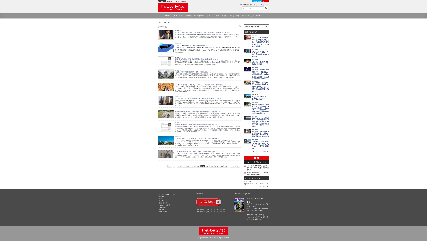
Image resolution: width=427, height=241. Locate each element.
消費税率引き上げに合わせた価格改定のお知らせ (256, 183)
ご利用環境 (162, 207)
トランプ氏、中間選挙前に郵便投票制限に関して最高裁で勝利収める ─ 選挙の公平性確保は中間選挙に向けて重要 (260, 134)
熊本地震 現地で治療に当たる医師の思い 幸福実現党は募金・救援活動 (196, 112)
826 (179, 166)
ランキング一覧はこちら (261, 151)
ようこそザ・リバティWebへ (251, 15)
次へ (238, 166)
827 (184, 166)
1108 (232, 166)
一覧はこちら (265, 186)
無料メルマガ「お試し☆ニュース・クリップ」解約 (211, 212)
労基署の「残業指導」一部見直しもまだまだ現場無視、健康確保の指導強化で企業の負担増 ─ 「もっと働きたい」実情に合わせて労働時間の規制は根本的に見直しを (260, 109)
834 (216, 166)
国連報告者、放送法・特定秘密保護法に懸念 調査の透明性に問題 (195, 125)
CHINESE (176, 1)
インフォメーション (252, 178)
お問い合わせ (163, 211)
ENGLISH (169, 1)
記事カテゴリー (178, 15)
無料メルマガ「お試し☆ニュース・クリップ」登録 (211, 209)
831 (202, 166)
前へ (169, 166)
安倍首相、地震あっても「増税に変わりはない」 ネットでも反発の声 (196, 138)
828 (188, 166)
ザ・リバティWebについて (261, 5)
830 (198, 166)
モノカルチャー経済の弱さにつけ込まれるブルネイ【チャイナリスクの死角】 (260, 98)
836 (226, 166)
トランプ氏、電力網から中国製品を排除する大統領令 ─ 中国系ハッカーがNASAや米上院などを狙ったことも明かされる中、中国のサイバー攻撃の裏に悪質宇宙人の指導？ (260, 74)
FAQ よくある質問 (164, 205)
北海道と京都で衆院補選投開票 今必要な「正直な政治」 (192, 72)
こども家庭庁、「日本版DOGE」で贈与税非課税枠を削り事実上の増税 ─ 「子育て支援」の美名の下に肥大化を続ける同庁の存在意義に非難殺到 (260, 87)
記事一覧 (210, 15)
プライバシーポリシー (165, 201)
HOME (167, 15)
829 (193, 166)
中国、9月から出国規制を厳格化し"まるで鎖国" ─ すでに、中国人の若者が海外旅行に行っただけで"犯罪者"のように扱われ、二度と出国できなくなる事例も (260, 42)
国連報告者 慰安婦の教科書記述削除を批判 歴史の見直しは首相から (195, 59)
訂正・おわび (163, 203)
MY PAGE (243, 5)
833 (212, 166)
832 (207, 166)
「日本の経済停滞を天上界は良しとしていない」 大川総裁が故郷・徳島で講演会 (199, 85)
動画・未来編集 (221, 15)
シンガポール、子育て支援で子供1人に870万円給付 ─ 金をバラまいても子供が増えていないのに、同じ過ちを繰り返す (260, 145)
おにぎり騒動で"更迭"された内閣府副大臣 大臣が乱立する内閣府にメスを (197, 98)
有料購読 (249, 5)
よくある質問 (234, 15)
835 (221, 166)
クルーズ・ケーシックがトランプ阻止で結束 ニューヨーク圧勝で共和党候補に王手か (201, 32)
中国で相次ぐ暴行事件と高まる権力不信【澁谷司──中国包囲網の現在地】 (260, 62)
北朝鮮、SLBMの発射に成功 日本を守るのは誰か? (190, 45)
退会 (160, 198)
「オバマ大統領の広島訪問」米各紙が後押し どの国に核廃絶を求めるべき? (198, 152)
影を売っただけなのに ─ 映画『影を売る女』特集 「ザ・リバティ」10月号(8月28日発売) (260, 53)
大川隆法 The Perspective (195, 15)
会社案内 (161, 209)
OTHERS (183, 1)
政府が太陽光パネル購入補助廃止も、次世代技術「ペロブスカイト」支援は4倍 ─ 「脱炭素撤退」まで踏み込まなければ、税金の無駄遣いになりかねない (260, 122)
